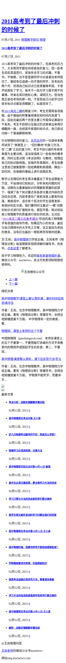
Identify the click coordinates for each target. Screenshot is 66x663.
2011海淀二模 (13, 111)
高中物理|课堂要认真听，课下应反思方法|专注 (31, 359)
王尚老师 (7, 650)
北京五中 (37, 140)
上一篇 (13, 279)
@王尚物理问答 (21, 8)
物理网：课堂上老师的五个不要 (22, 331)
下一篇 (13, 283)
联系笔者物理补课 (48, 255)
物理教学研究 (30, 39)
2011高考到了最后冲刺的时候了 (22, 48)
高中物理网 (21, 239)
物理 (42, 39)
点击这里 (13, 248)
